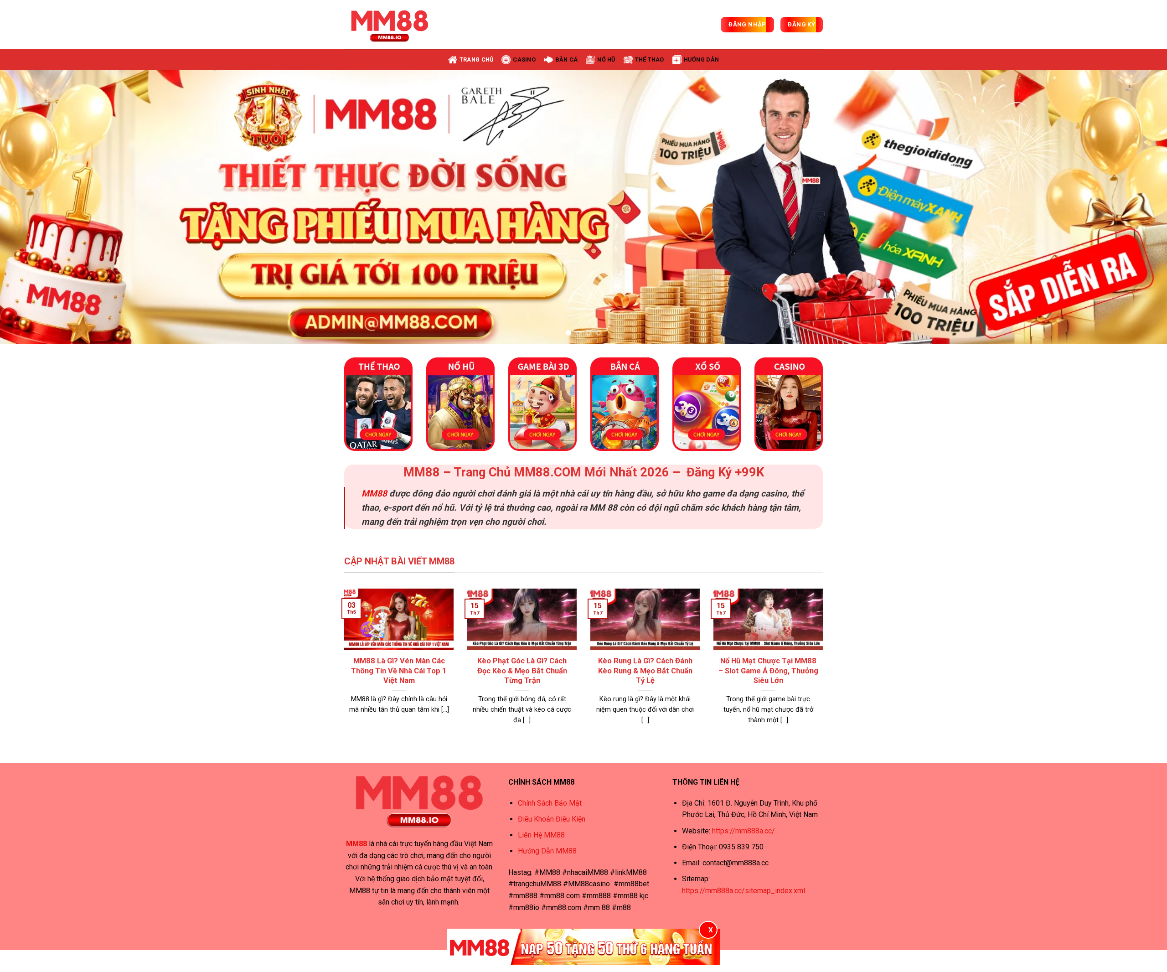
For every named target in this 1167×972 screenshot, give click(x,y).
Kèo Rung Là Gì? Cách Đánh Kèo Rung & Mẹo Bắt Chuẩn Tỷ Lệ (645, 671)
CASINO (524, 59)
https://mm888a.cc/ (743, 831)
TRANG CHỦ (476, 59)
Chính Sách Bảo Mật (550, 803)
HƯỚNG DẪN (701, 59)
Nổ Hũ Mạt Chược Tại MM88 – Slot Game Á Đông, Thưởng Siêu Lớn (768, 671)
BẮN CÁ (566, 59)
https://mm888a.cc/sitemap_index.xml (743, 890)
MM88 (374, 493)
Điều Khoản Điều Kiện (551, 819)
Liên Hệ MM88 (541, 835)
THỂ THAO (649, 59)
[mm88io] (389, 24)
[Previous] (34, 207)
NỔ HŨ (606, 59)
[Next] (1132, 207)
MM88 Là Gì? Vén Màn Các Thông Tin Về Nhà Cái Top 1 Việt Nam (399, 671)
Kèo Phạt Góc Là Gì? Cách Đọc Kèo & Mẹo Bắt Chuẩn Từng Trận (522, 671)
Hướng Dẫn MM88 (547, 851)
